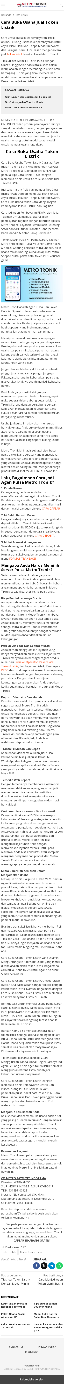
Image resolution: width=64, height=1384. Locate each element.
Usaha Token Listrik (31, 1252)
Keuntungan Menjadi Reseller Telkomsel (28, 96)
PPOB (5, 670)
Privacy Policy (47, 1346)
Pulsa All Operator (26, 662)
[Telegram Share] (51, 1265)
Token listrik (14, 54)
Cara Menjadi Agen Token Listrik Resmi (50, 1279)
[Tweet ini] (44, 1265)
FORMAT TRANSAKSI (22, 558)
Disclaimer (31, 1351)
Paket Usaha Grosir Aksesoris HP (23, 107)
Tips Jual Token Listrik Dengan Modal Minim (15, 1279)
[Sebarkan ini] (36, 1265)
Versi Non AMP (32, 1365)
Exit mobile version (32, 1379)
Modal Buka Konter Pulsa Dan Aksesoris (46, 1315)
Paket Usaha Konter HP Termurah (15, 1326)
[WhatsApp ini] (59, 1265)
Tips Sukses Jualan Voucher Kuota (24, 102)
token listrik (9, 1252)
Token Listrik (9, 666)
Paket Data (46, 662)
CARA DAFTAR (51, 508)
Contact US (16, 1346)
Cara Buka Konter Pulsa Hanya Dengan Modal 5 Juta (48, 1327)
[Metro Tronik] (32, 4)
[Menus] (3, 5)
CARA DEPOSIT (44, 535)
